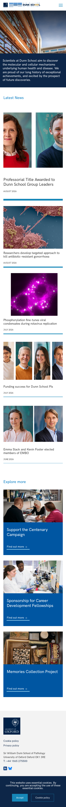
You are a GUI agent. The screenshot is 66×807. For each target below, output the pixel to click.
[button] (61, 5)
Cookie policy (11, 740)
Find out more (15, 547)
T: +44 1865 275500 (15, 761)
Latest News (13, 98)
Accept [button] (20, 797)
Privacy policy (11, 745)
